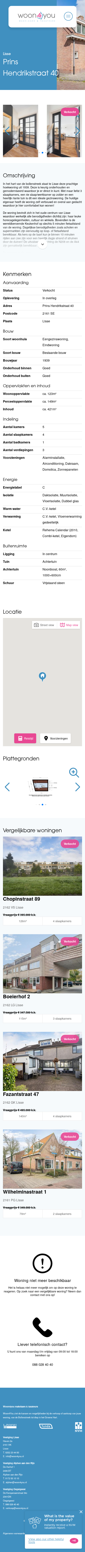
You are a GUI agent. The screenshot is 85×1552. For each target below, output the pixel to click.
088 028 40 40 (42, 1364)
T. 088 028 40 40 (11, 1504)
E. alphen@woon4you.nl (15, 1482)
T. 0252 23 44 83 (11, 1452)
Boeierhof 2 (16, 996)
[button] (36, 152)
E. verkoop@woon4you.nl (15, 1508)
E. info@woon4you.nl (13, 1456)
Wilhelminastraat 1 (25, 1192)
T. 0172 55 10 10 (11, 1478)
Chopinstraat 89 (21, 899)
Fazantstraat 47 (21, 1094)
